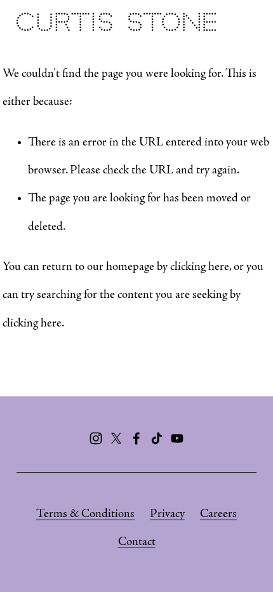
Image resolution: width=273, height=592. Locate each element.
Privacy (167, 514)
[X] (116, 438)
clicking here (199, 267)
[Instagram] (96, 438)
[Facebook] (136, 438)
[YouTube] (177, 438)
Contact (137, 542)
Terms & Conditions (85, 514)
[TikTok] (156, 438)
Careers (218, 514)
